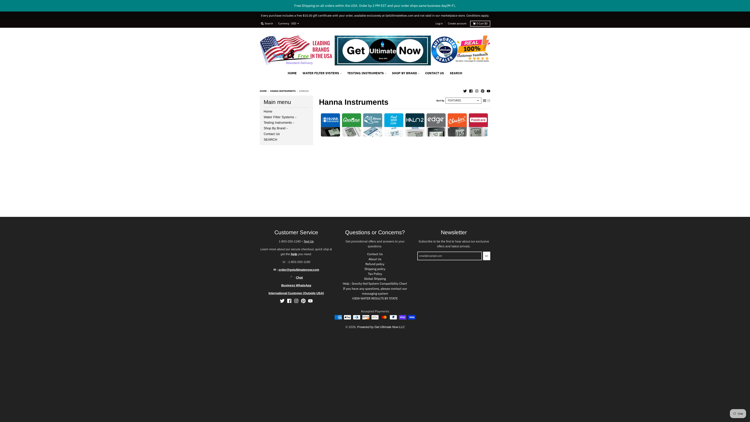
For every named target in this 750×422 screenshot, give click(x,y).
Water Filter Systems (279, 117)
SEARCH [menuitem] (456, 73)
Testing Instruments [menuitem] (365, 73)
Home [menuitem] (292, 73)
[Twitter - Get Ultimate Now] (465, 90)
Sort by (440, 100)
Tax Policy (375, 274)
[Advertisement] (117, 189)
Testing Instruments (278, 122)
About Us (375, 259)
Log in (439, 23)
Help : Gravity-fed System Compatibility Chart (375, 283)
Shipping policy (374, 269)
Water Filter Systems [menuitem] (321, 73)
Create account (457, 23)
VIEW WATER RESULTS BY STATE (375, 298)
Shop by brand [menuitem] (404, 73)
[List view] (488, 100)
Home (263, 90)
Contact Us (272, 134)
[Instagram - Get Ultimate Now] (477, 90)
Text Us (309, 241)
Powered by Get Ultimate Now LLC (381, 327)
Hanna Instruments (283, 90)
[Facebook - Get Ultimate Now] (471, 90)
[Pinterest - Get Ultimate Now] (482, 90)
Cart (482, 23)
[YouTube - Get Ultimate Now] (488, 90)
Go (486, 255)
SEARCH (270, 139)
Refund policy (374, 264)
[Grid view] (484, 100)
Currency (283, 23)
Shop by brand (274, 128)
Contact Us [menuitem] (434, 73)
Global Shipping (375, 279)
